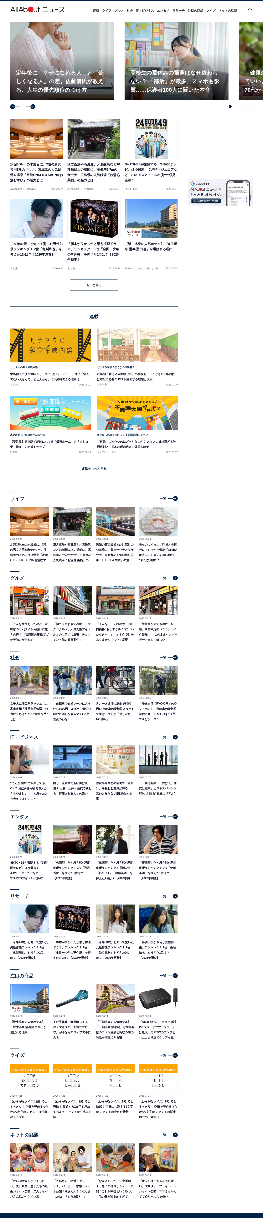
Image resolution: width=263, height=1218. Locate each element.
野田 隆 (14, 452)
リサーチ (179, 10)
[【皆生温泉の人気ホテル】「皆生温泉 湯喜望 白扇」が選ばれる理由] (151, 234)
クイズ (211, 10)
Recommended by (229, 336)
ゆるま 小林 (131, 189)
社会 (130, 10)
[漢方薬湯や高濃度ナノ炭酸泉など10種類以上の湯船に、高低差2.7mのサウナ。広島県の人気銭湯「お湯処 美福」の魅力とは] (94, 154)
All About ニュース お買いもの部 (141, 268)
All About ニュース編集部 (23, 189)
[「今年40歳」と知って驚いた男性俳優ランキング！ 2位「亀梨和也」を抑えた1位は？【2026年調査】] (36, 234)
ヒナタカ (14, 384)
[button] (15, 106)
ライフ (106, 10)
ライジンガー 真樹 (106, 452)
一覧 (163, 498)
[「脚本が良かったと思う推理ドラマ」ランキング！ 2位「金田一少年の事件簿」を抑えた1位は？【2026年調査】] (94, 234)
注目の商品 (195, 10)
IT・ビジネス (145, 10)
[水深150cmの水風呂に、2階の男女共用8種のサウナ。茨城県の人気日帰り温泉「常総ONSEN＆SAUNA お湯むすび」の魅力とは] (36, 154)
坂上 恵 (14, 268)
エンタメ (163, 10)
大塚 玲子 (102, 384)
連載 (96, 10)
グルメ (119, 10)
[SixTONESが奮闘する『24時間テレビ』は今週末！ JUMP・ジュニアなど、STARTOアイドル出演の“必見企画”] (151, 154)
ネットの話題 (228, 10)
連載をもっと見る (94, 468)
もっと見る (94, 285)
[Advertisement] (220, 372)
